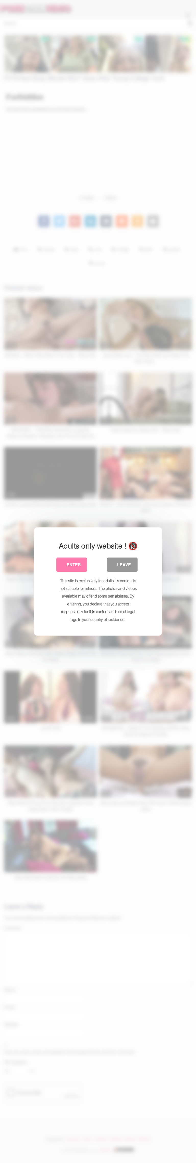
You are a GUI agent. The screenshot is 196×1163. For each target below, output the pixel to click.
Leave (124, 564)
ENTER (74, 564)
